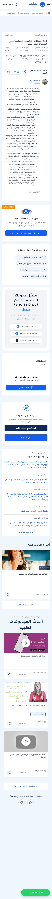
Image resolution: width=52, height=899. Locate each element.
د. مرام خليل (34, 80)
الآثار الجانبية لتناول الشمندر (34, 276)
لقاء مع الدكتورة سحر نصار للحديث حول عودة (28, 755)
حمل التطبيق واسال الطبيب (28, 233)
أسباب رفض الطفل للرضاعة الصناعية (29, 705)
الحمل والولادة (24, 13)
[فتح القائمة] (47, 5)
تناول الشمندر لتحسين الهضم (33, 269)
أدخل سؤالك (26, 437)
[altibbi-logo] (36, 4)
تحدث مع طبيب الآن (26, 428)
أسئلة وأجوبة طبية (38, 13)
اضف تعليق (24, 387)
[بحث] (16, 4)
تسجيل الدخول (7, 4)
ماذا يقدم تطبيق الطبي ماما (33, 656)
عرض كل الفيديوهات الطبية (26, 786)
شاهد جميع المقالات (26, 604)
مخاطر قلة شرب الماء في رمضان (33, 574)
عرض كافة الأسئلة (26, 532)
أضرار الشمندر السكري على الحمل (31, 263)
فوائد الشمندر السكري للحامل (30, 257)
